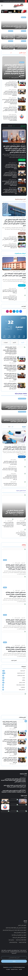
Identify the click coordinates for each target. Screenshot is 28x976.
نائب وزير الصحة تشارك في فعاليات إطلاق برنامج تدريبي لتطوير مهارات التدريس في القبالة (11, 85)
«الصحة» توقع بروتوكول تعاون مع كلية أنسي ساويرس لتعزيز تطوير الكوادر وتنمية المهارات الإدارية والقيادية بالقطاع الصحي (14, 149)
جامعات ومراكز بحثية (21, 685)
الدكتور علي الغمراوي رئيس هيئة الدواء (19, 935)
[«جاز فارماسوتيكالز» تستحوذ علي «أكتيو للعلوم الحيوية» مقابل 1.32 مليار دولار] (22, 245)
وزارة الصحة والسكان (13, 942)
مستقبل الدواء (22, 689)
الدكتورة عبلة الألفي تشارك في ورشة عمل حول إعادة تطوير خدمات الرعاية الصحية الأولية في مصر (10, 110)
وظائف (23, 680)
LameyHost (10, 967)
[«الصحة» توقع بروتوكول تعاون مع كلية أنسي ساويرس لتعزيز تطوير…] (14, 22)
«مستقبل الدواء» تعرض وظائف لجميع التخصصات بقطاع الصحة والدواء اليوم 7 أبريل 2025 (16, 594)
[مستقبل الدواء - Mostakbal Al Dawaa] (18, 5)
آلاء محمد (21, 77)
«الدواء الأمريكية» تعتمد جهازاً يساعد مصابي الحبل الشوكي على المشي (9, 239)
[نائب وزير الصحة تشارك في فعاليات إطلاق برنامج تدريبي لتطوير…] (20, 34)
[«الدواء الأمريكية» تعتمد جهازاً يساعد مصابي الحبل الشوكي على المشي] (22, 238)
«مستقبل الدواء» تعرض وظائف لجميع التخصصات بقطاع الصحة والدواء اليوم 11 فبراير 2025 (16, 649)
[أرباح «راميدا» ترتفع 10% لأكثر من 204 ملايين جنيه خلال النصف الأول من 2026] (25, 288)
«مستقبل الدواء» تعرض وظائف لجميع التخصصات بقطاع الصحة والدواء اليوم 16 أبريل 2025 (16, 567)
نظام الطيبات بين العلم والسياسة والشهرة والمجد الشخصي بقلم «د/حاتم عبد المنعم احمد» (7, 525)
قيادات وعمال (22, 682)
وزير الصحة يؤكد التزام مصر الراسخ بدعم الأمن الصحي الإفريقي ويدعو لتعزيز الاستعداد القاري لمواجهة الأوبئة (9, 102)
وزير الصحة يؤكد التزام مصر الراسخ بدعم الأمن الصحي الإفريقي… (20, 48)
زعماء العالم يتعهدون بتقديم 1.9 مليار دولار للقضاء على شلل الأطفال (14, 448)
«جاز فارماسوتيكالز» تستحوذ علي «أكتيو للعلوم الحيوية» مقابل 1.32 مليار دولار (9, 246)
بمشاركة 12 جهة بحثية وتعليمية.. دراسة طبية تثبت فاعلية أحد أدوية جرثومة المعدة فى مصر (10, 477)
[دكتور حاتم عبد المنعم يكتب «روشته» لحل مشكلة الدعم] (25, 529)
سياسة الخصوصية (14, 969)
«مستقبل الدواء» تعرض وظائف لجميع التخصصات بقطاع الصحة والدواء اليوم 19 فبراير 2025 (16, 621)
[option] (14, 32)
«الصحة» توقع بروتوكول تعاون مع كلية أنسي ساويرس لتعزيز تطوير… (14, 27)
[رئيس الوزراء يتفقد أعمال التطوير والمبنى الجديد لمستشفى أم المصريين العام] (14, 403)
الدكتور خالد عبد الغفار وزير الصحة (20, 932)
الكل (11, 52)
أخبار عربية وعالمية (22, 398)
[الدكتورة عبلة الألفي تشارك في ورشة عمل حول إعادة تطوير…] (7, 44)
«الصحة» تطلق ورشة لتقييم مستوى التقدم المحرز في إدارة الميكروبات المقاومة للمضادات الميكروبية (10, 93)
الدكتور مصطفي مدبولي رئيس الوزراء (19, 937)
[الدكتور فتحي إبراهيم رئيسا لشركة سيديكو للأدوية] (25, 519)
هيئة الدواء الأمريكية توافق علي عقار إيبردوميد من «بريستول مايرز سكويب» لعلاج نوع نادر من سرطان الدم (14, 222)
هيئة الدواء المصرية (22, 942)
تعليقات (6, 342)
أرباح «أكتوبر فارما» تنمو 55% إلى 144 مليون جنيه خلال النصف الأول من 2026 (14, 275)
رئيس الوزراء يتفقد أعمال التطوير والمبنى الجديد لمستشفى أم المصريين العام (15, 407)
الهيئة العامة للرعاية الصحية (21, 940)
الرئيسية (20, 969)
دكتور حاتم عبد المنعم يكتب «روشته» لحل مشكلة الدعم (21, 534)
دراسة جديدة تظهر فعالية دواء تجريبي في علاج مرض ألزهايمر (10, 484)
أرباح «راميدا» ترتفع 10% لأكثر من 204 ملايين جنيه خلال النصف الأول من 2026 (9, 291)
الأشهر (14, 342)
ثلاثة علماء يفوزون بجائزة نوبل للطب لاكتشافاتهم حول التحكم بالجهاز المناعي (10, 462)
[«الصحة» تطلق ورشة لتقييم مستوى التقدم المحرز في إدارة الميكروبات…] (7, 34)
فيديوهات (23, 687)
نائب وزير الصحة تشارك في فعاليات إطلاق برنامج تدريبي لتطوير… (21, 38)
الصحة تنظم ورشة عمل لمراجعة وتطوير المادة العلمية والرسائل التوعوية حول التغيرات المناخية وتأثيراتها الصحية (10, 118)
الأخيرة (22, 342)
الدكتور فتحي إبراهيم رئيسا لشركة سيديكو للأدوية (21, 524)
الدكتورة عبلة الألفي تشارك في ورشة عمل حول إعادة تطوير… (7, 47)
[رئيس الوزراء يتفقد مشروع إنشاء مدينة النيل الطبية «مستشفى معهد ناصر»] (14, 416)
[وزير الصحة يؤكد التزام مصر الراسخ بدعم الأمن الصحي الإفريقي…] (20, 44)
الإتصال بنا (8, 969)
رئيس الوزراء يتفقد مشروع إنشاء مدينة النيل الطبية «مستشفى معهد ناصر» (15, 421)
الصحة (9, 426)
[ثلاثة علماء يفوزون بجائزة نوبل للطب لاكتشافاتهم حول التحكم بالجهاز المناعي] (25, 459)
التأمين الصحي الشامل (22, 925)
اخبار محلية (23, 17)
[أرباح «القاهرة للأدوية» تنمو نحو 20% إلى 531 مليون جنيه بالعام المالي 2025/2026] (25, 295)
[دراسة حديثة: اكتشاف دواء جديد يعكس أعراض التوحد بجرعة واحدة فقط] (25, 466)
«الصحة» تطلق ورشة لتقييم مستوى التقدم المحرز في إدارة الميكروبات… (7, 38)
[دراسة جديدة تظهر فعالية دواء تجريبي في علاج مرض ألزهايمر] (25, 482)
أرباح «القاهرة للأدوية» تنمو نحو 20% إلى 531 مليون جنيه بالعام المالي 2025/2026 (10, 298)
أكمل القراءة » (22, 160)
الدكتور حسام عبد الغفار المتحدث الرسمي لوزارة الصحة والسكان (14, 930)
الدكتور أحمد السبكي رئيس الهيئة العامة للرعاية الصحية (16, 928)
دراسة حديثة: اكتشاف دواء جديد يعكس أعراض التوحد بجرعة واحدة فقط (9, 469)
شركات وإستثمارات (21, 675)
